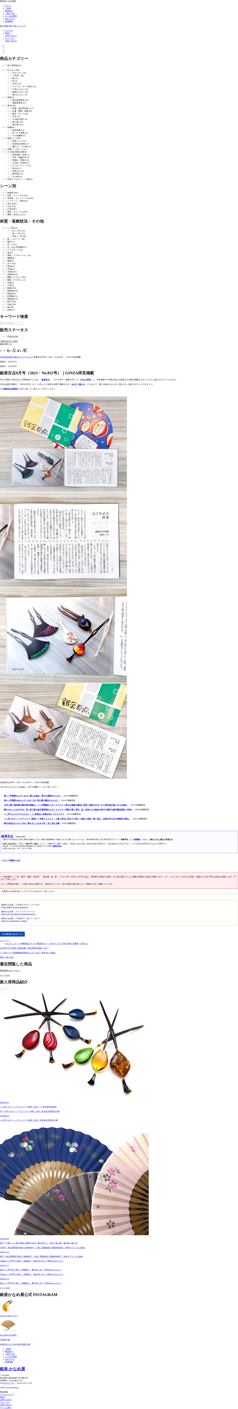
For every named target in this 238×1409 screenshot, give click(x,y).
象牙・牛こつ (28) (20, 114)
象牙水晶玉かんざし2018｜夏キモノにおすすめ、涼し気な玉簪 (32, 823)
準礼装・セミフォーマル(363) (20, 198)
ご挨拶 (8, 8)
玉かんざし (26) (19, 73)
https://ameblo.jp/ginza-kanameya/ (14, 907)
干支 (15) (16, 116)
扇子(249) (11, 106)
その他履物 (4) (18, 136)
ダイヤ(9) (11, 263)
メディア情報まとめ (11, 860)
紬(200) (10, 307)
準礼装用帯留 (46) (20, 100)
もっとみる (5, 975)
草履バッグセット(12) (17, 149)
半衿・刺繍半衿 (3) (20, 157)
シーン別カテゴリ (52, 944)
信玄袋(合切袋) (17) (20, 144)
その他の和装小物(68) (17, 152)
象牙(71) (11, 242)
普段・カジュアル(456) (17, 212)
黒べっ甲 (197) (18, 233)
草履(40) (11, 127)
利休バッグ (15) (19, 141)
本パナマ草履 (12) (20, 133)
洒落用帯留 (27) (19, 103)
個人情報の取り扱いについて (13, 26)
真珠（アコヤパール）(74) (18, 255)
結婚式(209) (12, 193)
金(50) (10, 253)
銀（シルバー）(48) (16, 239)
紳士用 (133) (17, 125)
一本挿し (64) (18, 76)
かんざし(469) (13, 70)
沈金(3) (10, 283)
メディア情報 (19, 944)
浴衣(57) (11, 310)
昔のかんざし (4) (19, 95)
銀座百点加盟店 (11, 389)
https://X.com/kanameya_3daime (14, 921)
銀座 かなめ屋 (12, 1368)
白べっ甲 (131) (18, 231)
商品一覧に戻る (7, 957)
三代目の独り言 (67, 944)
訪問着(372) (12, 296)
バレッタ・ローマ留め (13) (24, 86)
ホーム (8, 6)
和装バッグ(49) (14, 138)
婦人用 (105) (17, 122)
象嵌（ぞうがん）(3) (16, 280)
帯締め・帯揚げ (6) (20, 160)
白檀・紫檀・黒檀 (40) (22, 111)
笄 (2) (14, 81)
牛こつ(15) (12, 244)
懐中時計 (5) (17, 174)
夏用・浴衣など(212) (16, 214)
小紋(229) (11, 304)
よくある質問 (11, 16)
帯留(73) (11, 97)
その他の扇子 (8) (19, 119)
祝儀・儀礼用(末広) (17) (22, 108)
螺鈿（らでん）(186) (16, 277)
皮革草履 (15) (18, 130)
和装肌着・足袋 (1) (20, 155)
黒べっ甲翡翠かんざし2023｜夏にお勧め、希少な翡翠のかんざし (32, 796)
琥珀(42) (11, 266)
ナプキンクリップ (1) (21, 166)
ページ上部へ (6, 1408)
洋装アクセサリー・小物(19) (19, 179)
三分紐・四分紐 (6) (20, 163)
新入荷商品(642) (14, 65)
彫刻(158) (11, 288)
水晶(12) (11, 269)
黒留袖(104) (12, 291)
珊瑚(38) (11, 258)
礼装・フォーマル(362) (17, 195)
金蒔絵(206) (12, 274)
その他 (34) (17, 176)
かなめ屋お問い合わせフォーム (12, 934)
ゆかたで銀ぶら (78, 384)
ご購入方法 (10, 14)
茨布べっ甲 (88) (19, 236)
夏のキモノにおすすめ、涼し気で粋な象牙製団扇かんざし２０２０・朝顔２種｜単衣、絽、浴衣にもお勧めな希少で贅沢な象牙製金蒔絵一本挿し (68, 810)
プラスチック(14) (15, 250)
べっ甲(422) (12, 228)
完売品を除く (13, 337)
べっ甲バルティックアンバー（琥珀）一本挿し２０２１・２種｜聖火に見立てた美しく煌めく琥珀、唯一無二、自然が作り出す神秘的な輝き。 (67, 819)
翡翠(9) (10, 261)
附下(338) (11, 302)
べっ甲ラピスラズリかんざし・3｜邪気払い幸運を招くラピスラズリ (34, 814)
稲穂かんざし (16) (20, 92)
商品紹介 (9, 11)
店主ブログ (10, 19)
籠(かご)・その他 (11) (21, 146)
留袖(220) (11, 293)
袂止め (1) (16, 168)
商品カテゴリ (31, 944)
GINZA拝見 (85, 380)
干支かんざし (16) (20, 89)
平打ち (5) (16, 84)
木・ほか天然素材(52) (17, 247)
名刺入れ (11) (18, 171)
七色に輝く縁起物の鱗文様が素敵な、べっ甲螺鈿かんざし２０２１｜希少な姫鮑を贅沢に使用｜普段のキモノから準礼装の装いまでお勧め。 (66, 805)
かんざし (9, 944)
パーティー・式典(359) (17, 201)
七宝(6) (10, 285)
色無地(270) (12, 299)
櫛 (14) (15, 78)
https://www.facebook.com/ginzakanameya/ (18, 914)
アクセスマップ (7, 1395)
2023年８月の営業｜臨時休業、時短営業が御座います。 (25, 948)
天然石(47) (12, 272)
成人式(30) (12, 204)
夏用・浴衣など (81, 944)
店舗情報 (9, 21)
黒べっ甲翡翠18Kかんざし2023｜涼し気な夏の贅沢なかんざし (31, 800)
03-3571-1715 (8, 1383)
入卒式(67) (12, 209)
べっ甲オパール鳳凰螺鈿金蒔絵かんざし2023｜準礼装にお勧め (28, 953)
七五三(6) (11, 206)
